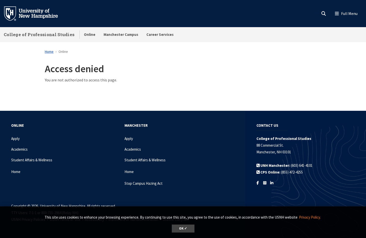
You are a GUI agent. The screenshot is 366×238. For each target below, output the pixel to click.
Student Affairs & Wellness (31, 160)
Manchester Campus (121, 34)
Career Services (160, 34)
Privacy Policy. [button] (310, 217)
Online (89, 34)
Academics (19, 149)
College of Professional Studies (39, 34)
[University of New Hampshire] (35, 13)
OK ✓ (183, 228)
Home (49, 51)
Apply (15, 138)
